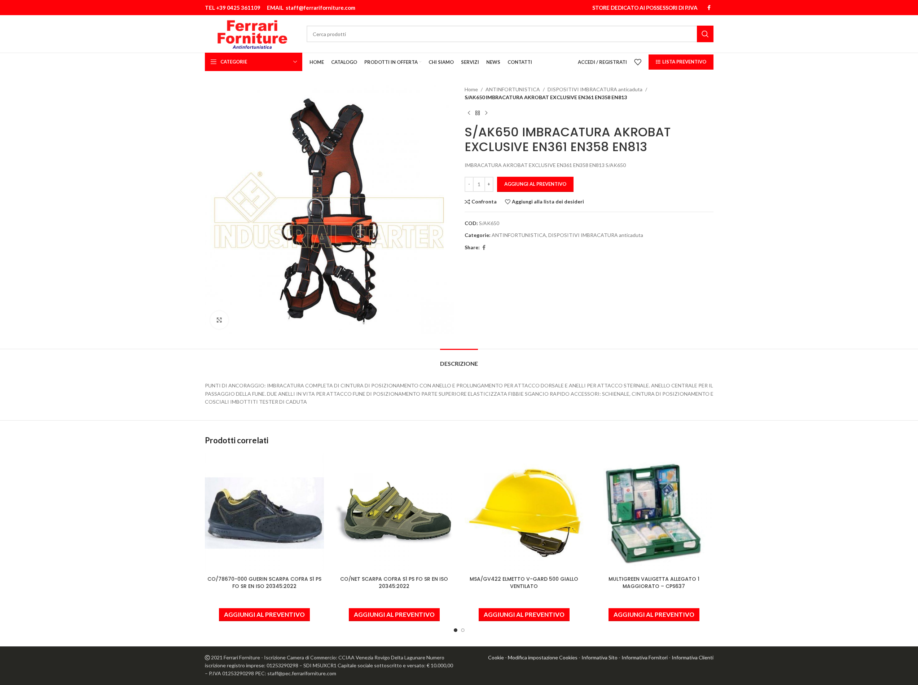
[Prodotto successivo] (486, 113)
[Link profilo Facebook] (709, 8)
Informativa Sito (599, 657)
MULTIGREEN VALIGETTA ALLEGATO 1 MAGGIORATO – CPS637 (654, 582)
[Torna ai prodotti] (477, 113)
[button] (264, 614)
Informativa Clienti (692, 657)
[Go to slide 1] (455, 630)
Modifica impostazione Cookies (542, 657)
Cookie (496, 657)
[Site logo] (252, 33)
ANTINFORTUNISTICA (513, 89)
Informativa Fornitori (644, 657)
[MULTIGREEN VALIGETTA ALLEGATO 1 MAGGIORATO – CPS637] (653, 512)
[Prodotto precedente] (469, 113)
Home (471, 89)
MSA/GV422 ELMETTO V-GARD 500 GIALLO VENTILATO (524, 582)
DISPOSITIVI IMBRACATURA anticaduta (595, 89)
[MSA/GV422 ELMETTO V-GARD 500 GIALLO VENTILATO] (524, 512)
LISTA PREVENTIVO (684, 62)
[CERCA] (705, 34)
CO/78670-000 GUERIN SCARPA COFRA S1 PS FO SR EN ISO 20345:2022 (264, 582)
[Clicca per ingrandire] (219, 320)
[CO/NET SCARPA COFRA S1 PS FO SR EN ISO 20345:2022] (394, 512)
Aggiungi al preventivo (535, 184)
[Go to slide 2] (463, 630)
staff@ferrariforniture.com (320, 7)
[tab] (459, 360)
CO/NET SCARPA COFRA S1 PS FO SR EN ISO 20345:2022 (394, 582)
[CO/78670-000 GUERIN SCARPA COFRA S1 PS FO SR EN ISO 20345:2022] (264, 512)
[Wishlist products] (638, 62)
